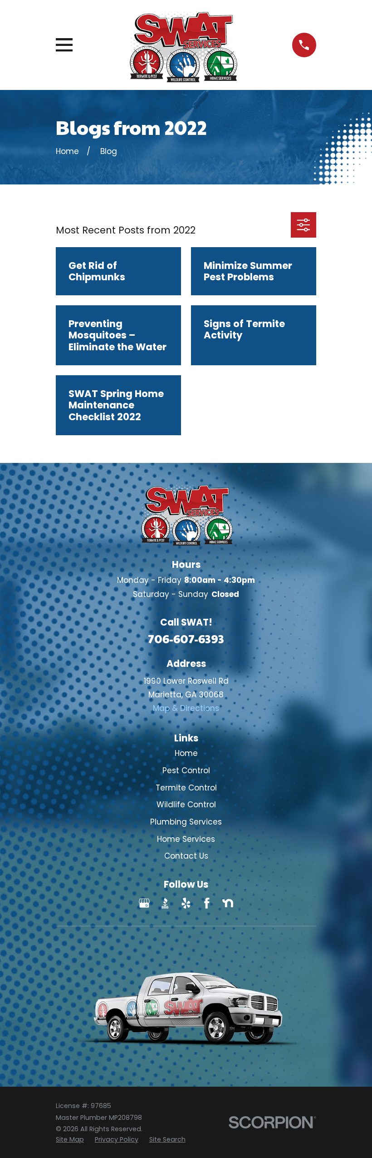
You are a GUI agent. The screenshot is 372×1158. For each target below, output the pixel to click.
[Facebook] (206, 903)
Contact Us (186, 855)
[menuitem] (70, 1139)
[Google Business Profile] (144, 903)
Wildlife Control (186, 804)
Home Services (186, 839)
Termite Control (186, 787)
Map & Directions (186, 708)
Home (186, 753)
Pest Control (186, 770)
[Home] (182, 45)
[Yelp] (186, 903)
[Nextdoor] (227, 903)
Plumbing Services (186, 821)
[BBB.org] (165, 903)
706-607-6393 (186, 638)
